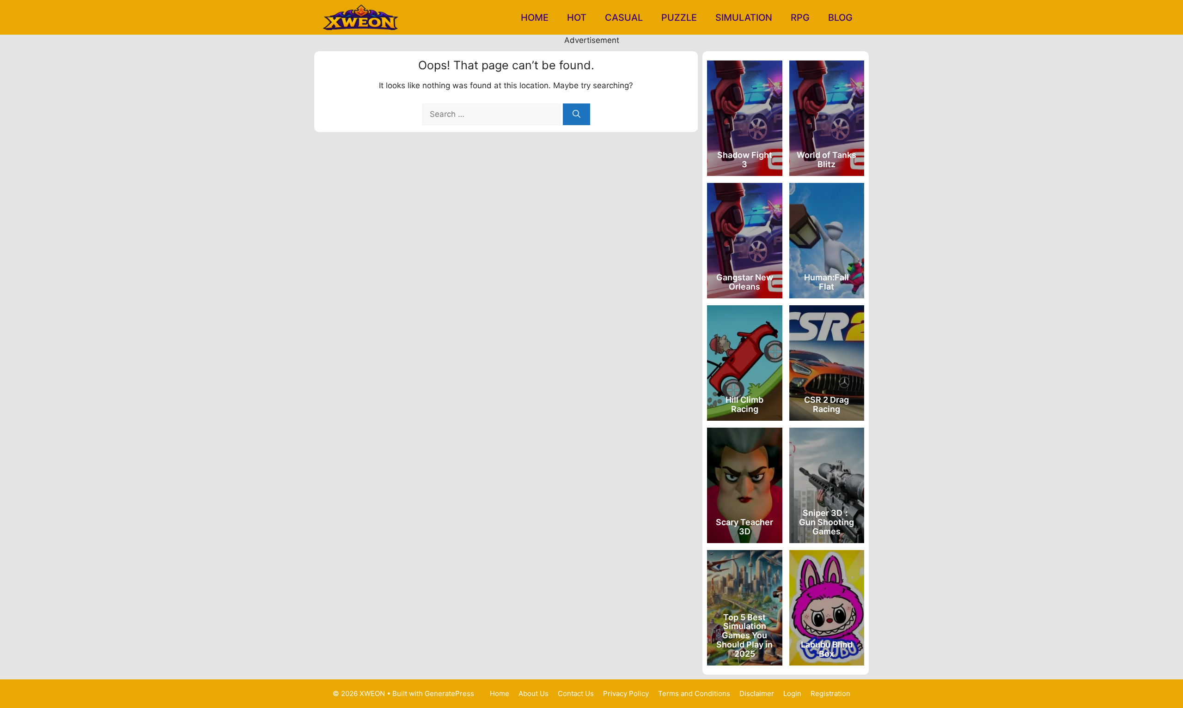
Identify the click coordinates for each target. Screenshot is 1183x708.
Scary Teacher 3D (744, 526)
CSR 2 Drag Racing (826, 404)
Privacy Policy (626, 693)
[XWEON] (361, 17)
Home (535, 17)
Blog (840, 17)
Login (792, 693)
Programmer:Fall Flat (826, 281)
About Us (533, 693)
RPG (800, 17)
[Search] (576, 114)
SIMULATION (743, 17)
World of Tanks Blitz (826, 159)
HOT (576, 17)
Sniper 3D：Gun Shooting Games (826, 522)
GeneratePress (449, 693)
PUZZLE (679, 17)
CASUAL (624, 17)
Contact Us (576, 693)
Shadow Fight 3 (744, 159)
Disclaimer (756, 693)
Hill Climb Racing (744, 404)
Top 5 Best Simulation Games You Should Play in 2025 (744, 635)
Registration (830, 693)
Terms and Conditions (694, 693)
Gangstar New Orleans (744, 281)
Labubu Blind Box (827, 649)
